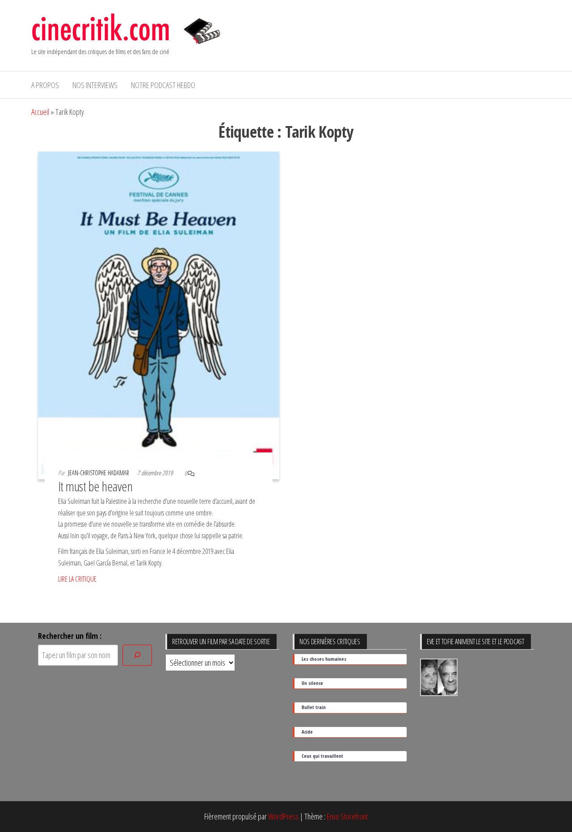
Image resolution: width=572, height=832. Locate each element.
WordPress (283, 816)
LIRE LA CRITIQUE (77, 579)
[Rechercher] (137, 655)
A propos (45, 85)
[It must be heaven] (158, 314)
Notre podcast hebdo (163, 85)
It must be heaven (95, 486)
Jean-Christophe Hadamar (99, 473)
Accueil (40, 111)
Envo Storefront (347, 816)
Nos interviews (95, 85)
